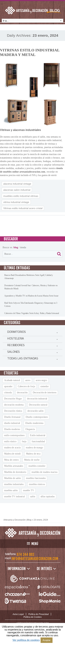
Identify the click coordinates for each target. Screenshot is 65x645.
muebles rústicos (37, 484)
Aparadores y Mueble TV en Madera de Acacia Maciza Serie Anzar (31, 296)
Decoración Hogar (13, 398)
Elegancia (30, 429)
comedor (44, 386)
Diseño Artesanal (12, 417)
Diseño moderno (12, 429)
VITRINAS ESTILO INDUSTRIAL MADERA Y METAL (29, 52)
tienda (23, 247)
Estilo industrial (37, 435)
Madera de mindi (12, 453)
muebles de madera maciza (44, 472)
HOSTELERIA (15, 339)
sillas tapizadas (48, 496)
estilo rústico (10, 441)
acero (28, 380)
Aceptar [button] (46, 640)
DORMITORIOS (16, 332)
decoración (22, 392)
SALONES (13, 352)
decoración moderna (14, 404)
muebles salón (11, 490)
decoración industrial (37, 398)
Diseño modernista (34, 423)
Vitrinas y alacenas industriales (20, 129)
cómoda (8, 392)
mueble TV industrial (14, 496)
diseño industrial (12, 423)
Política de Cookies (32, 617)
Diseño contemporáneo (37, 417)
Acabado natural (12, 380)
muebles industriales (14, 484)
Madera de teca (33, 453)
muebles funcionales (35, 478)
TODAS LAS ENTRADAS (22, 359)
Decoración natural (38, 404)
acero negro (41, 380)
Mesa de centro (11, 459)
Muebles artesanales (13, 466)
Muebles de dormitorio (15, 472)
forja (24, 441)
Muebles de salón (12, 478)
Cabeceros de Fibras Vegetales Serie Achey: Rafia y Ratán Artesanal (31, 313)
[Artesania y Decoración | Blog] (32, 533)
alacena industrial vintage (17, 183)
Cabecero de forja (26, 386)
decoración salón (35, 411)
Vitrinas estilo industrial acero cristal (22, 208)
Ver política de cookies (26, 640)
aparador (8, 386)
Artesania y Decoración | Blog (17, 520)
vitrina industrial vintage (16, 202)
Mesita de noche (32, 459)
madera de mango (34, 447)
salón (32, 496)
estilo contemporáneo (14, 435)
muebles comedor (36, 466)
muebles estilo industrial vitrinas (20, 196)
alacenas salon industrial (16, 189)
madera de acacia (12, 447)
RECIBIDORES (16, 346)
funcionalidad (38, 441)
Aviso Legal (18, 614)
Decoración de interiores (44, 392)
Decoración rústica (13, 411)
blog (16, 247)
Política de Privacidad (38, 614)
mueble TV (28, 490)
